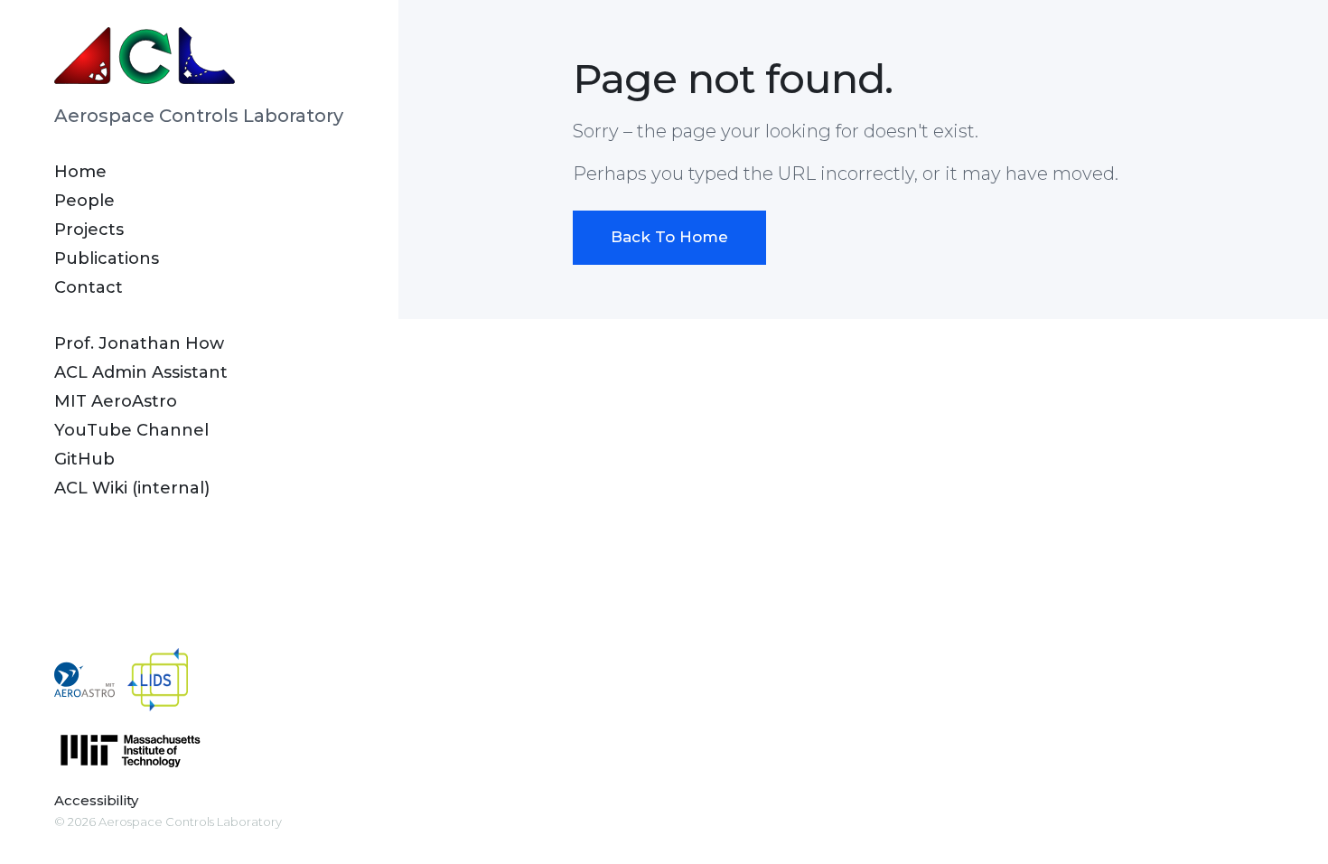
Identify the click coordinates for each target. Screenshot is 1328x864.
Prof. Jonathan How (139, 343)
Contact (88, 287)
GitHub (84, 459)
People (84, 201)
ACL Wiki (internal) (132, 488)
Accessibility (96, 800)
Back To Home (669, 237)
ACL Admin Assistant (141, 372)
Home (80, 172)
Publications (106, 258)
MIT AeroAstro (115, 401)
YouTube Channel (131, 430)
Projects (89, 229)
